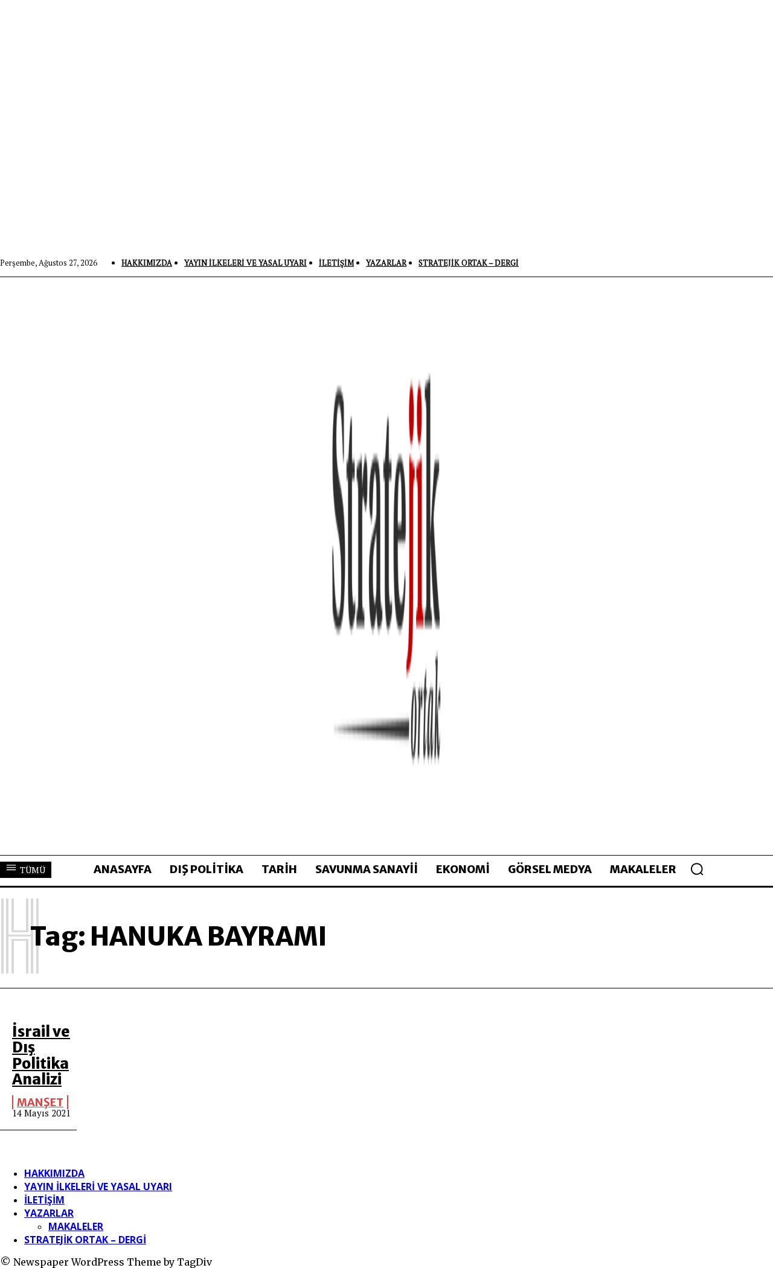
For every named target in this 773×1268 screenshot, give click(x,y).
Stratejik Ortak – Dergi (85, 1239)
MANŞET (40, 1102)
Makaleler (75, 1226)
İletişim (44, 1199)
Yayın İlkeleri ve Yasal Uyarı (98, 1186)
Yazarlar (49, 1213)
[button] (696, 868)
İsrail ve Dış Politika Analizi (41, 1055)
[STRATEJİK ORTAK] (386, 566)
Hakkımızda (54, 1173)
